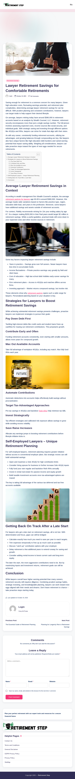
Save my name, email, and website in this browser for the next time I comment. (32, 691)
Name (8, 681)
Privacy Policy (10, 758)
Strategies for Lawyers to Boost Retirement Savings (23, 159)
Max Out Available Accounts (18, 165)
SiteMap (7, 762)
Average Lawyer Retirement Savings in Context (21, 157)
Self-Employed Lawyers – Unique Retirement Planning (23, 175)
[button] (23, 611)
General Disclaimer (11, 749)
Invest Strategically (16, 171)
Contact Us (8, 741)
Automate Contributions (17, 167)
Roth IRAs (43, 411)
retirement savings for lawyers (18, 199)
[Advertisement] (37, 25)
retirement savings (35, 293)
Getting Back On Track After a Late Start (19, 177)
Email (30, 681)
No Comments (35, 96)
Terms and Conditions (12, 745)
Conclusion (11, 180)
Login (21, 607)
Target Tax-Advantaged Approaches (20, 169)
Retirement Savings (13, 80)
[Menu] (71, 4)
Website (52, 681)
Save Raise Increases (17, 173)
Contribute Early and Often (18, 163)
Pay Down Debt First (16, 161)
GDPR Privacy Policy (12, 754)
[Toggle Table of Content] (37, 154)
